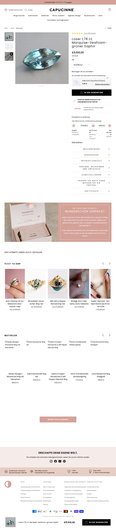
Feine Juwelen (58, 15)
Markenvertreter (91, 490)
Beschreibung (91, 149)
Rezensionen (89, 15)
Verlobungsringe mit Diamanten (30, 487)
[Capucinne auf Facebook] (55, 461)
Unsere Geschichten (93, 487)
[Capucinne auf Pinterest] (64, 461)
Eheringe (23, 494)
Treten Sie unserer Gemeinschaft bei (98, 501)
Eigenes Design (74, 15)
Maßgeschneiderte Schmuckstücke (31, 501)
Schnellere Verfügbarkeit (58, 20)
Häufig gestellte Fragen (71, 501)
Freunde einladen (92, 497)
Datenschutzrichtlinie (70, 504)
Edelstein (45, 15)
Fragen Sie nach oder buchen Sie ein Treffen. (91, 183)
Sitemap (45, 504)
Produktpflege (47, 497)
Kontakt (89, 494)
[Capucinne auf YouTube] (60, 461)
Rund (12, 28)
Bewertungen (47, 501)
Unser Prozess (47, 494)
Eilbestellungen (92, 175)
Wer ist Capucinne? (49, 487)
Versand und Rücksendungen (73, 494)
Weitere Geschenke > (102, 84)
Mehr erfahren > (77, 142)
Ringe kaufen (19, 15)
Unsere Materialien (48, 490)
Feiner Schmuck (25, 497)
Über (100, 15)
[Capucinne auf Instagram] (51, 461)
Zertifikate (92, 191)
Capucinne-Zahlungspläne (72, 490)
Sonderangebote (69, 497)
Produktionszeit (91, 161)
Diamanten (33, 15)
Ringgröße (92, 155)
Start (6, 28)
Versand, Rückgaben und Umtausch (91, 168)
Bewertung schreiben (58, 419)
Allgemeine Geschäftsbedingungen (75, 487)
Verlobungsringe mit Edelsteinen (30, 490)
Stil (73, 60)
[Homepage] (64, 10)
